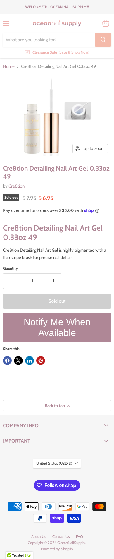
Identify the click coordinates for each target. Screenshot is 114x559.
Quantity (10, 268)
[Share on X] (18, 360)
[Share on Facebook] (7, 360)
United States (54, 463)
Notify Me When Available (57, 327)
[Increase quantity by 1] (53, 281)
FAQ (79, 536)
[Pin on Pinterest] (40, 360)
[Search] (103, 40)
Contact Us (61, 536)
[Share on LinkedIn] (29, 360)
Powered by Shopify (57, 548)
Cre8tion (16, 186)
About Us (38, 536)
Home (9, 66)
